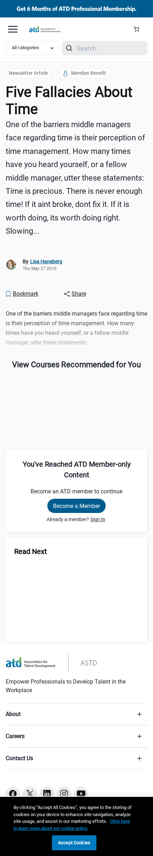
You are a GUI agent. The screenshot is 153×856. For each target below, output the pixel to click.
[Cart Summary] (139, 29)
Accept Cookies (74, 842)
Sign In (97, 519)
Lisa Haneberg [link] (46, 261)
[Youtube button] (81, 794)
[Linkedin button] (47, 794)
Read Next (30, 551)
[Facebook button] (13, 794)
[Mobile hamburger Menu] (13, 29)
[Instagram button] (64, 794)
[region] (76, 826)
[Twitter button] (30, 794)
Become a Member (76, 506)
